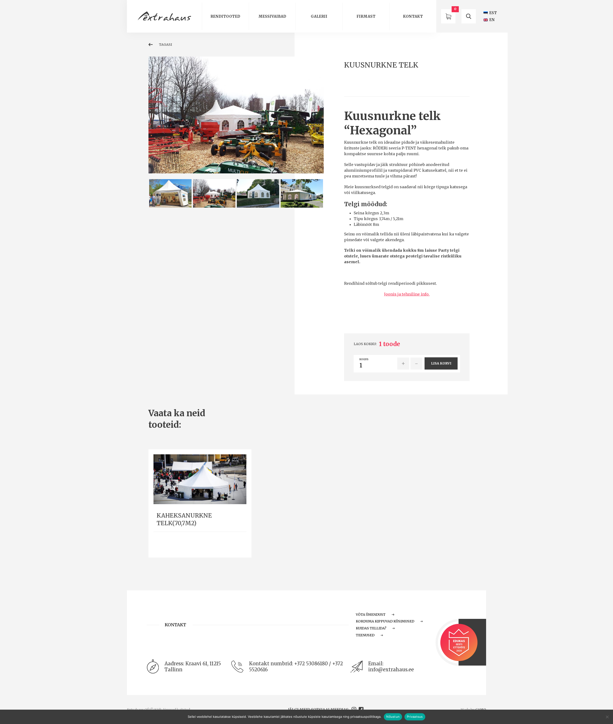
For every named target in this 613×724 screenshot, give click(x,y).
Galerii (319, 16)
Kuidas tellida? (371, 628)
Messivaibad (272, 16)
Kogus (364, 359)
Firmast (366, 16)
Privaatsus (415, 716)
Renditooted (225, 16)
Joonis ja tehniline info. (407, 294)
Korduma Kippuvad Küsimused (385, 621)
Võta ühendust (371, 614)
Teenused (365, 635)
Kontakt (413, 16)
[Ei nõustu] (607, 716)
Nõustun (393, 716)
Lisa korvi (441, 363)
